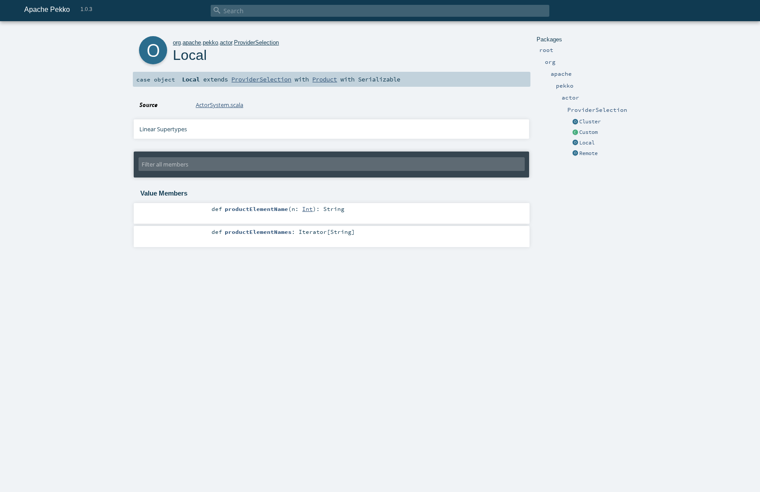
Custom (588, 132)
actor (226, 42)
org (177, 42)
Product (324, 79)
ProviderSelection (256, 42)
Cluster (590, 121)
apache (192, 42)
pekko (210, 42)
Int (307, 208)
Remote (588, 153)
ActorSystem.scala (219, 105)
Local (587, 143)
